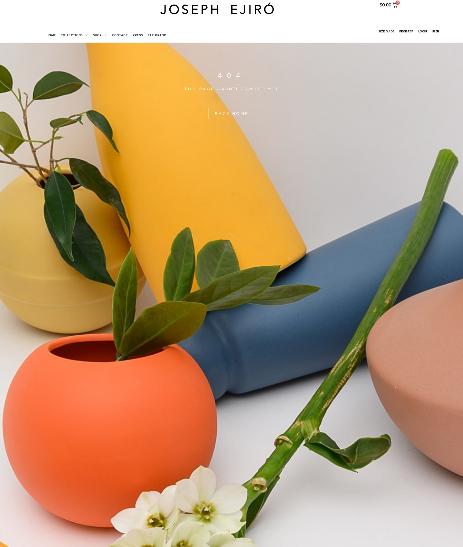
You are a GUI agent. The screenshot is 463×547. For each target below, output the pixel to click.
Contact (120, 35)
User (435, 31)
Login (422, 31)
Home (51, 35)
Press (138, 35)
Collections (72, 35)
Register (406, 31)
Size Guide (386, 31)
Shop (97, 35)
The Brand (157, 35)
